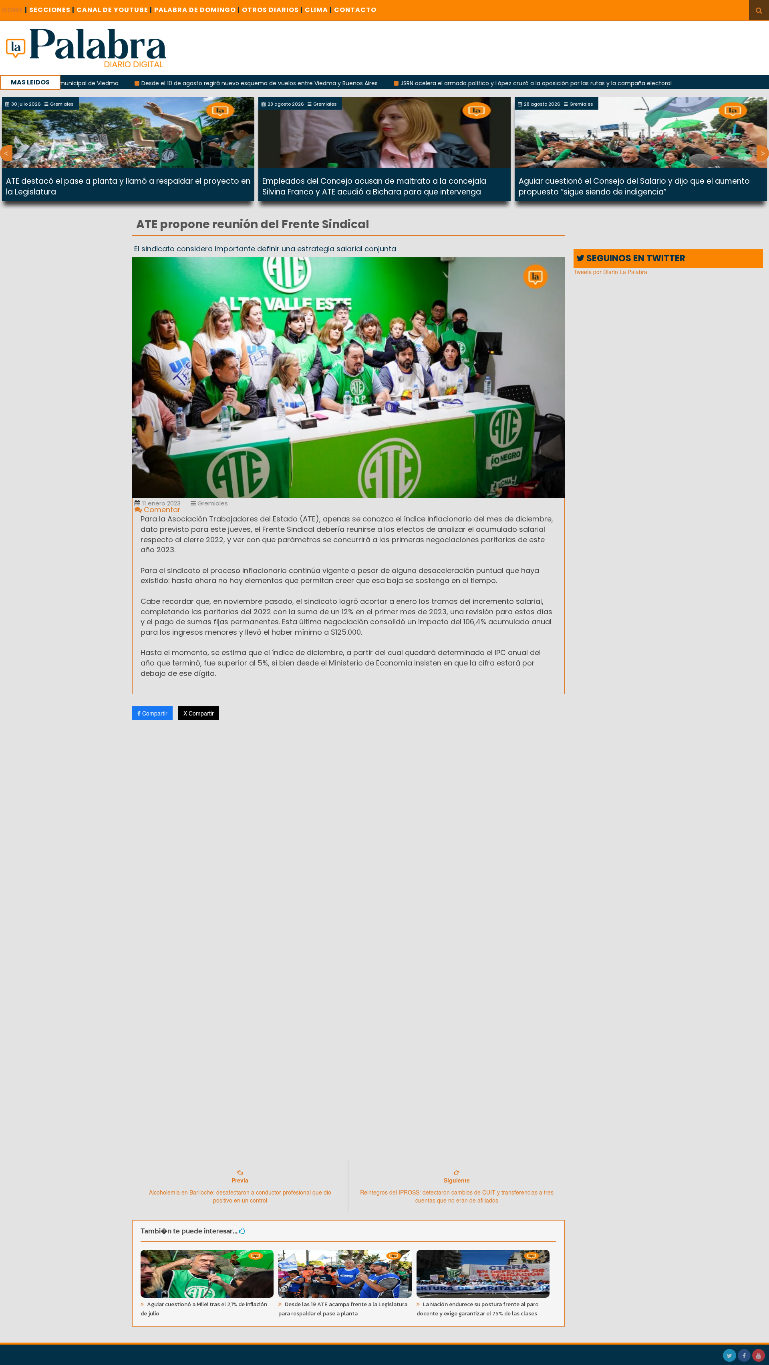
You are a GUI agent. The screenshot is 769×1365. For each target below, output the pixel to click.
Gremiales (212, 503)
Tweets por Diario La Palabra (610, 272)
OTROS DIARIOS (272, 9)
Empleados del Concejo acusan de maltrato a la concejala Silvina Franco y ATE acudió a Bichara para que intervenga (374, 186)
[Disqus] (348, 832)
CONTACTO (355, 9)
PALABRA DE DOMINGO (197, 9)
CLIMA (318, 9)
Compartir (154, 713)
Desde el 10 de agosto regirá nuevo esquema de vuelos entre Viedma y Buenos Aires (201, 83)
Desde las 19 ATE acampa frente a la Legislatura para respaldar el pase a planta (342, 1309)
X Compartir (198, 713)
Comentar (161, 510)
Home (14, 9)
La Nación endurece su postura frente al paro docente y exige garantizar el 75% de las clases (478, 1309)
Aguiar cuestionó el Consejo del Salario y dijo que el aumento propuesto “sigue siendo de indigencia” (634, 186)
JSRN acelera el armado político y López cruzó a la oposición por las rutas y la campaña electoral (478, 83)
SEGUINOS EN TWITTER (634, 258)
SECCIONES (51, 9)
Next (763, 153)
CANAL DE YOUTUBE (114, 9)
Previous (6, 153)
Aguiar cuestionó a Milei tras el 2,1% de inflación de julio (204, 1309)
